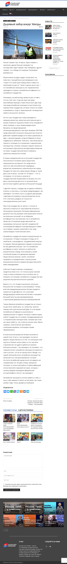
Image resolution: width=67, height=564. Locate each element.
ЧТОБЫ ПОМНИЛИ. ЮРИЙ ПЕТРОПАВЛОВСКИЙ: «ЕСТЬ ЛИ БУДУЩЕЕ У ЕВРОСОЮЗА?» (8, 427)
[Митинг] (23, 436)
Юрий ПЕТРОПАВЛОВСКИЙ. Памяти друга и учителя (23, 425)
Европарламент (32, 9)
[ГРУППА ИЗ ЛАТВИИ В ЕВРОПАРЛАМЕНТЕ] (54, 521)
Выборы (42, 9)
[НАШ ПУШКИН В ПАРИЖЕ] (48, 34)
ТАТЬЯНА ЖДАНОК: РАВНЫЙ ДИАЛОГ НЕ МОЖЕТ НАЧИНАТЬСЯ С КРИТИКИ (33, 521)
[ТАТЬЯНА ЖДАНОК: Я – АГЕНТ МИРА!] (54, 508)
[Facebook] (46, 546)
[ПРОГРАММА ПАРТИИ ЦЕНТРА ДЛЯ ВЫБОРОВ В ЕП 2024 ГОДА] (48, 49)
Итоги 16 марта (7, 401)
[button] (63, 9)
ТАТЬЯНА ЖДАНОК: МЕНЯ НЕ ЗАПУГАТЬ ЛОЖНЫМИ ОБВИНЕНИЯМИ (13, 521)
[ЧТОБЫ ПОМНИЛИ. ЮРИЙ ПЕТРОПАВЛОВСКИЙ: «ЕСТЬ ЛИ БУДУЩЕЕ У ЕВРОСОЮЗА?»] (9, 418)
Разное (10, 18)
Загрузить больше (53, 68)
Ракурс (9, 20)
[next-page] (7, 445)
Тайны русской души (36, 442)
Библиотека (50, 9)
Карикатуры (33, 421)
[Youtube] (50, 546)
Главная (5, 18)
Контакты (5, 14)
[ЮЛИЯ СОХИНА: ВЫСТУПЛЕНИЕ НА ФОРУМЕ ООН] (48, 27)
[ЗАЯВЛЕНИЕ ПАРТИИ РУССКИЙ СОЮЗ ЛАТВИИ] (48, 41)
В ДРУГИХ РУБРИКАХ (25, 410)
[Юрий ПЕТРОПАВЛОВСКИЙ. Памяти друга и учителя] (23, 418)
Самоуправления (21, 9)
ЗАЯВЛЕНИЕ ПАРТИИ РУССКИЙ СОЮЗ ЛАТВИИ (58, 41)
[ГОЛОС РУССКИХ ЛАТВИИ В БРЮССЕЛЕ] (34, 508)
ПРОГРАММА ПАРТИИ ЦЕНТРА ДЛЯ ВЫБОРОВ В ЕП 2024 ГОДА (58, 49)
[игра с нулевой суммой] (9, 436)
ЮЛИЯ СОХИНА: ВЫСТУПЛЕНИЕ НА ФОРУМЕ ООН (57, 27)
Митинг (19, 442)
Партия (11, 9)
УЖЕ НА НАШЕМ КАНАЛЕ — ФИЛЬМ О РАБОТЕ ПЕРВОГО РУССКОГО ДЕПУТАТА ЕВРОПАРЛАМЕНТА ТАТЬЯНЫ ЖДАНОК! (13, 508)
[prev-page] (4, 445)
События (13, 20)
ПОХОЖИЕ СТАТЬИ (10, 410)
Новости (4, 9)
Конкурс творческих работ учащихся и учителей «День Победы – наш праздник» (35, 402)
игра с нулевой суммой (9, 442)
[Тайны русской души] (37, 436)
